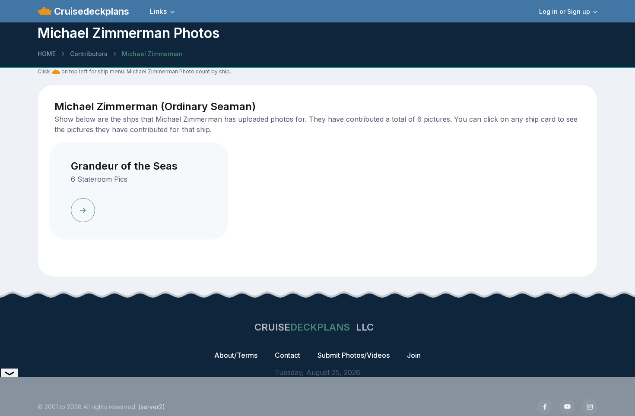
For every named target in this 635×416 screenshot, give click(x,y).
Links (158, 11)
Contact (287, 355)
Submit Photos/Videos (354, 355)
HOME (47, 53)
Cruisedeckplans (90, 11)
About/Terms (235, 355)
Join (414, 355)
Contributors (89, 53)
